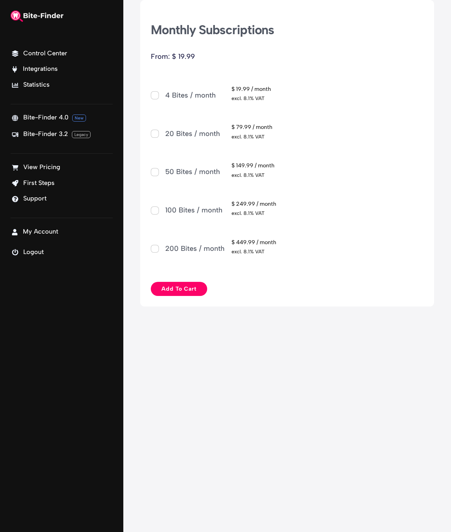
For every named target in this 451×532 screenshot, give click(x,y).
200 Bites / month (194, 248)
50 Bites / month (192, 171)
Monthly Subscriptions (212, 29)
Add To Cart (179, 288)
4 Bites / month (190, 95)
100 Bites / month (193, 210)
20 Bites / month (192, 133)
